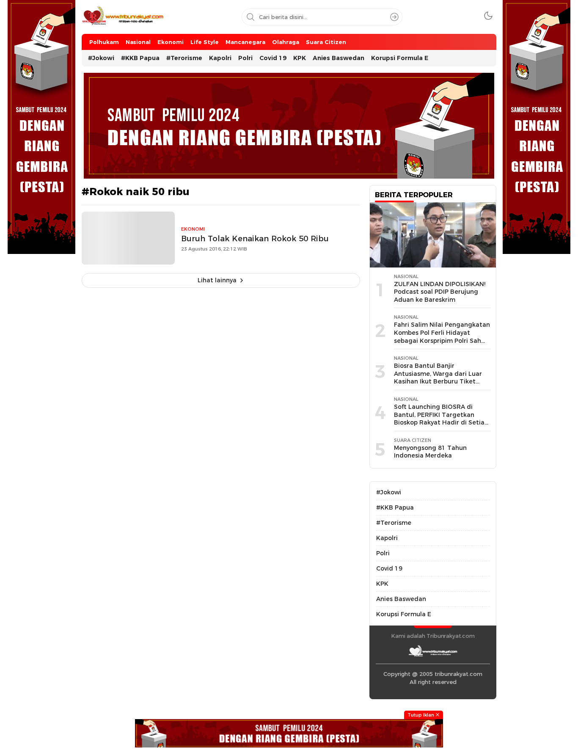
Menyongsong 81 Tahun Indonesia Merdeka (430, 451)
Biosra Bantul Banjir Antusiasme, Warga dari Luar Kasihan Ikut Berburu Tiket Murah (438, 377)
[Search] (394, 17)
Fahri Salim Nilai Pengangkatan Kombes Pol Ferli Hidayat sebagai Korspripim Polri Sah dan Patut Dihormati (442, 336)
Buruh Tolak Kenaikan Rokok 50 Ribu (255, 238)
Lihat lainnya (217, 280)
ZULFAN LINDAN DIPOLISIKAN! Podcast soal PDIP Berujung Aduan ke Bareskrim (439, 292)
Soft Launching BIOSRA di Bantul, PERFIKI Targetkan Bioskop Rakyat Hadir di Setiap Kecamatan (441, 418)
